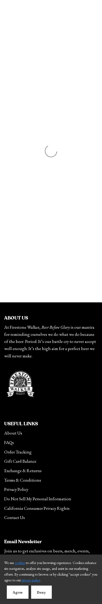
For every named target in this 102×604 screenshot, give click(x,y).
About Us (13, 433)
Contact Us (14, 517)
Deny (41, 593)
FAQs (9, 442)
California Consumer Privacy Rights (37, 508)
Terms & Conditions (22, 480)
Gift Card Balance (20, 461)
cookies (20, 562)
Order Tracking (18, 452)
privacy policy (31, 580)
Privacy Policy (16, 489)
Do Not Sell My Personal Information (37, 499)
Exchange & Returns (23, 470)
